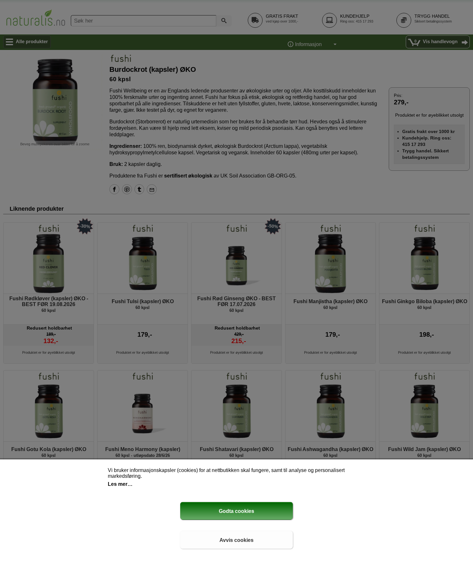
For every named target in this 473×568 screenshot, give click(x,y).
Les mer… (120, 484)
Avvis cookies (236, 540)
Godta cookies (236, 511)
